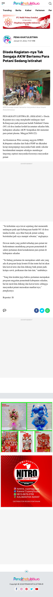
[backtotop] (26, 572)
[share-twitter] (42, 310)
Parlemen (40, 10)
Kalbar (28, 10)
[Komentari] (4, 310)
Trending (7, 10)
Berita (18, 10)
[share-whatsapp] (47, 310)
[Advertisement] (26, 192)
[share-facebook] (36, 310)
